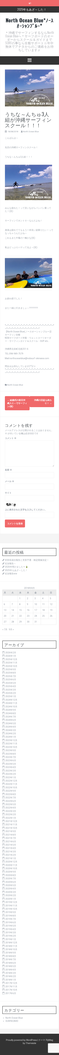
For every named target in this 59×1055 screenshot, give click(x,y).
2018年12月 (11, 942)
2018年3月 (10, 973)
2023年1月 (10, 777)
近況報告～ (10, 563)
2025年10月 (11, 666)
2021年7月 (10, 838)
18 (43, 610)
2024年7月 (10, 716)
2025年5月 (10, 683)
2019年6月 (10, 922)
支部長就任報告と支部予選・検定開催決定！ (27, 560)
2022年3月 (10, 811)
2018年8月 (10, 956)
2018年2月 (10, 976)
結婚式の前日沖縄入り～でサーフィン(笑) (17, 403)
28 (12, 621)
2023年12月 (11, 740)
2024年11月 (11, 703)
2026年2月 (10, 652)
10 (35, 604)
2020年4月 (10, 888)
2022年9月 (10, 791)
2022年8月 (10, 794)
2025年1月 (10, 696)
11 (43, 604)
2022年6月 (10, 801)
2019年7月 (10, 919)
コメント (10, 438)
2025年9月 (10, 669)
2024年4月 (10, 726)
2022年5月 (10, 804)
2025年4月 (10, 686)
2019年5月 (10, 925)
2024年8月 (10, 713)
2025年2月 (10, 693)
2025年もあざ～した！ (31, 9)
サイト (8, 493)
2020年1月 (10, 899)
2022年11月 (11, 784)
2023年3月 (10, 770)
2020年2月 (10, 895)
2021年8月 (10, 834)
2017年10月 (11, 990)
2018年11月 (11, 946)
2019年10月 (11, 909)
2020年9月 (10, 871)
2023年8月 (10, 754)
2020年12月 (11, 861)
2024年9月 (10, 710)
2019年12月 (11, 902)
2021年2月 (10, 855)
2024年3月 (10, 730)
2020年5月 (10, 885)
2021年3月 (10, 851)
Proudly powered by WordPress (21, 1040)
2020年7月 (10, 878)
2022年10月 (11, 787)
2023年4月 (10, 767)
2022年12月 (11, 780)
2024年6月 (10, 720)
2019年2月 (10, 936)
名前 (8, 470)
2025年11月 (11, 662)
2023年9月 (10, 750)
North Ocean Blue (31, 131)
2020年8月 (10, 875)
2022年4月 (10, 807)
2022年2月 (10, 814)
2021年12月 (11, 821)
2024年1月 (10, 737)
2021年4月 (10, 848)
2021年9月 (10, 831)
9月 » (11, 629)
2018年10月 (11, 949)
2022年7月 (10, 797)
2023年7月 (10, 757)
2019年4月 (10, 929)
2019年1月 (10, 939)
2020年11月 (11, 865)
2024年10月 (11, 706)
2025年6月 (10, 679)
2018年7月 (10, 959)
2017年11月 (11, 986)
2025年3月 (10, 689)
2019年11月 (11, 905)
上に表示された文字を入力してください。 (26, 509)
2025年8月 (10, 672)
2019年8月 (10, 915)
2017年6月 (10, 993)
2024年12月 (11, 700)
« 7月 (4, 629)
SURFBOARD (12, 1021)
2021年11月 (11, 824)
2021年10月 (11, 828)
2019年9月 (10, 912)
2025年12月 (11, 659)
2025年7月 (10, 676)
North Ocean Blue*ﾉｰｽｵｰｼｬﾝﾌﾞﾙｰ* (29, 22)
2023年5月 (10, 764)
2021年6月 (10, 841)
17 (35, 610)
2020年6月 (10, 882)
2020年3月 (10, 892)
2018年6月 (10, 963)
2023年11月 (11, 743)
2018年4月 (10, 969)
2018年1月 (10, 979)
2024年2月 (10, 733)
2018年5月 (10, 966)
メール (9, 481)
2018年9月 (10, 952)
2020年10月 (11, 868)
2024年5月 (10, 723)
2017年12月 (11, 983)
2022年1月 (10, 818)
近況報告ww (11, 573)
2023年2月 (10, 774)
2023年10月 (11, 747)
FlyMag (49, 1040)
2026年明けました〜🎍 (16, 567)
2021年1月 (10, 858)
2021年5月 (10, 845)
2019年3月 (10, 932)
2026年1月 (10, 656)
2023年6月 (10, 760)
